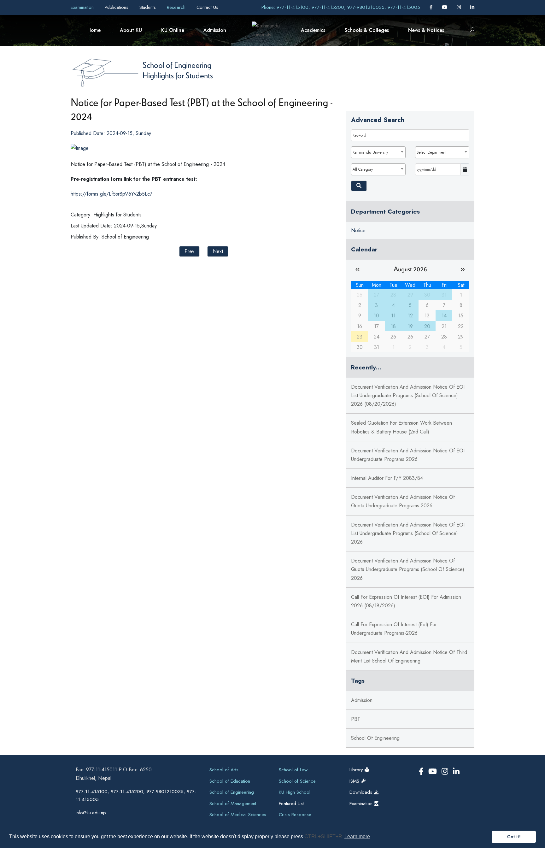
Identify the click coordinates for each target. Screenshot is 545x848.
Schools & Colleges (366, 30)
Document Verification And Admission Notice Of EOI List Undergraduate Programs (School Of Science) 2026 (408, 533)
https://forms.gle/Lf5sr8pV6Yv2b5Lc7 (111, 193)
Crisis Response (295, 814)
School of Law (293, 769)
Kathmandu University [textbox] (370, 152)
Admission (214, 30)
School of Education (229, 781)
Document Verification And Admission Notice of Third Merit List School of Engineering (409, 656)
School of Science (297, 781)
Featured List (291, 803)
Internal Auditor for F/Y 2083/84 (387, 478)
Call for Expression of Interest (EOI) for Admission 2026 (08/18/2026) (406, 601)
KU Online (172, 30)
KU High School (294, 792)
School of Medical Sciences (237, 814)
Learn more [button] (357, 836)
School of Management (232, 803)
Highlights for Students (178, 75)
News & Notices (426, 30)
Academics (313, 30)
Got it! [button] (514, 836)
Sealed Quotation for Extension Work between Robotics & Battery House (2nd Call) (401, 427)
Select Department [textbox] (431, 152)
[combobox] (378, 152)
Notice (358, 230)
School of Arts (223, 769)
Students (148, 7)
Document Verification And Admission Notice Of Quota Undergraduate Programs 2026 (403, 501)
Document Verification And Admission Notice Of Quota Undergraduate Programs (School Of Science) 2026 (407, 569)
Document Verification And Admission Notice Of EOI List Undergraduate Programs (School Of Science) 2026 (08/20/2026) (408, 395)
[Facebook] (432, 7)
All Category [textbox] (363, 169)
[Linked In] (472, 7)
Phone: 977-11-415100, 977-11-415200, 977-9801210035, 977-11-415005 (340, 7)
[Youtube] (445, 7)
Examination (83, 7)
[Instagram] (459, 7)
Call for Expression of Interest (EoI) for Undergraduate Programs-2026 (394, 629)
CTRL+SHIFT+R (323, 836)
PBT (355, 719)
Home (94, 30)
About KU (131, 30)
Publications (117, 7)
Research (177, 7)
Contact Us (207, 7)
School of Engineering (177, 64)
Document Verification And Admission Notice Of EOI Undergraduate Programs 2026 (408, 455)
